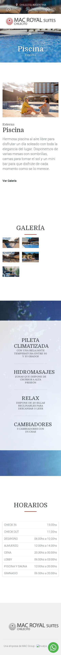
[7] (30, 257)
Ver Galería (9, 180)
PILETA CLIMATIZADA (30, 347)
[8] (11, 257)
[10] (30, 242)
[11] (11, 271)
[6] (11, 242)
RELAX (30, 403)
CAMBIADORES (30, 427)
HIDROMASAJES (30, 376)
